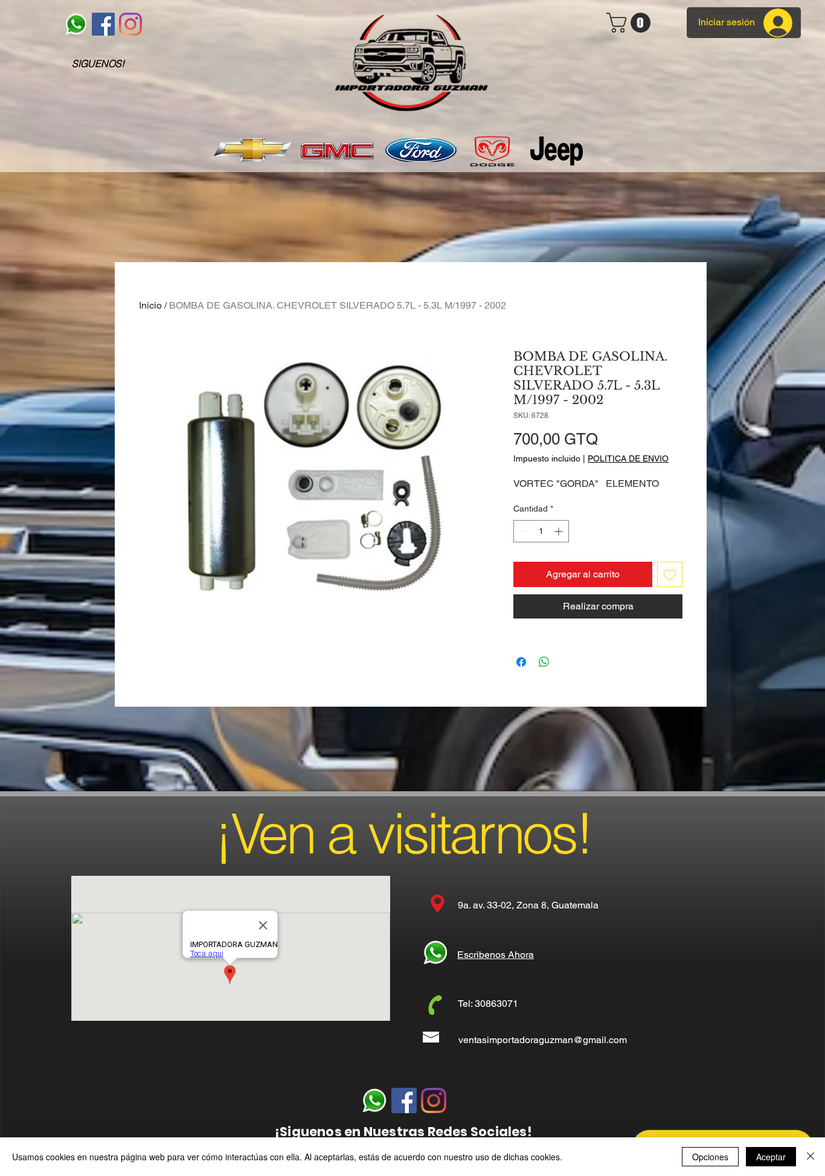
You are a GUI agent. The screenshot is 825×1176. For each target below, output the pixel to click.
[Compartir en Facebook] (521, 662)
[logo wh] (76, 24)
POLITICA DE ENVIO (628, 458)
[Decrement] (522, 531)
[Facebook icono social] (103, 24)
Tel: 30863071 (488, 1003)
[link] (630, 23)
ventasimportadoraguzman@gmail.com (542, 1040)
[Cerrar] (810, 1156)
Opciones (710, 1157)
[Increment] (559, 531)
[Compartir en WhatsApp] (544, 662)
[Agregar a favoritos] (669, 574)
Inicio (150, 305)
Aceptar (771, 1157)
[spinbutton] (541, 531)
